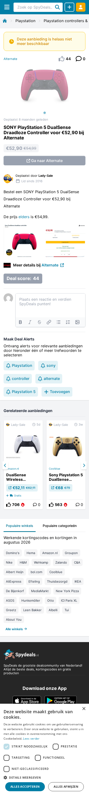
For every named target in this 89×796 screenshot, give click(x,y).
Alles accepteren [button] (25, 787)
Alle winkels (14, 629)
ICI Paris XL (69, 600)
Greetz (11, 610)
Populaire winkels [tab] (19, 526)
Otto (50, 600)
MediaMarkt (40, 591)
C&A (77, 562)
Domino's (12, 553)
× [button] (83, 709)
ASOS (10, 600)
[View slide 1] (44, 91)
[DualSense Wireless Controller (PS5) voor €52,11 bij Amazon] (23, 464)
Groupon (71, 553)
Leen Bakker (32, 610)
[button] (44, 777)
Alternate (10, 58)
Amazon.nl (12, 468)
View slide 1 (44, 113)
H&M (23, 562)
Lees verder (31, 739)
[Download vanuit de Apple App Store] (27, 700)
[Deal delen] (69, 7)
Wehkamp (41, 562)
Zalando (61, 562)
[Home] (4, 20)
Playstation (25, 20)
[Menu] (7, 7)
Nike (9, 562)
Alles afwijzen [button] (66, 787)
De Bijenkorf (15, 591)
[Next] (84, 465)
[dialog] (44, 750)
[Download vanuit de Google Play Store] (61, 700)
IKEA (78, 581)
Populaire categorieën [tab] (60, 526)
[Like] (8, 504)
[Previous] (5, 465)
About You (14, 619)
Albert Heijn (14, 572)
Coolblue (54, 468)
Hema (31, 553)
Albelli (53, 610)
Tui (67, 610)
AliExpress (13, 581)
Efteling (34, 581)
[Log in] (80, 7)
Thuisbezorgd (57, 581)
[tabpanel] (44, 582)
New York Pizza (67, 591)
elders (25, 216)
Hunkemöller (30, 600)
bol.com (36, 572)
